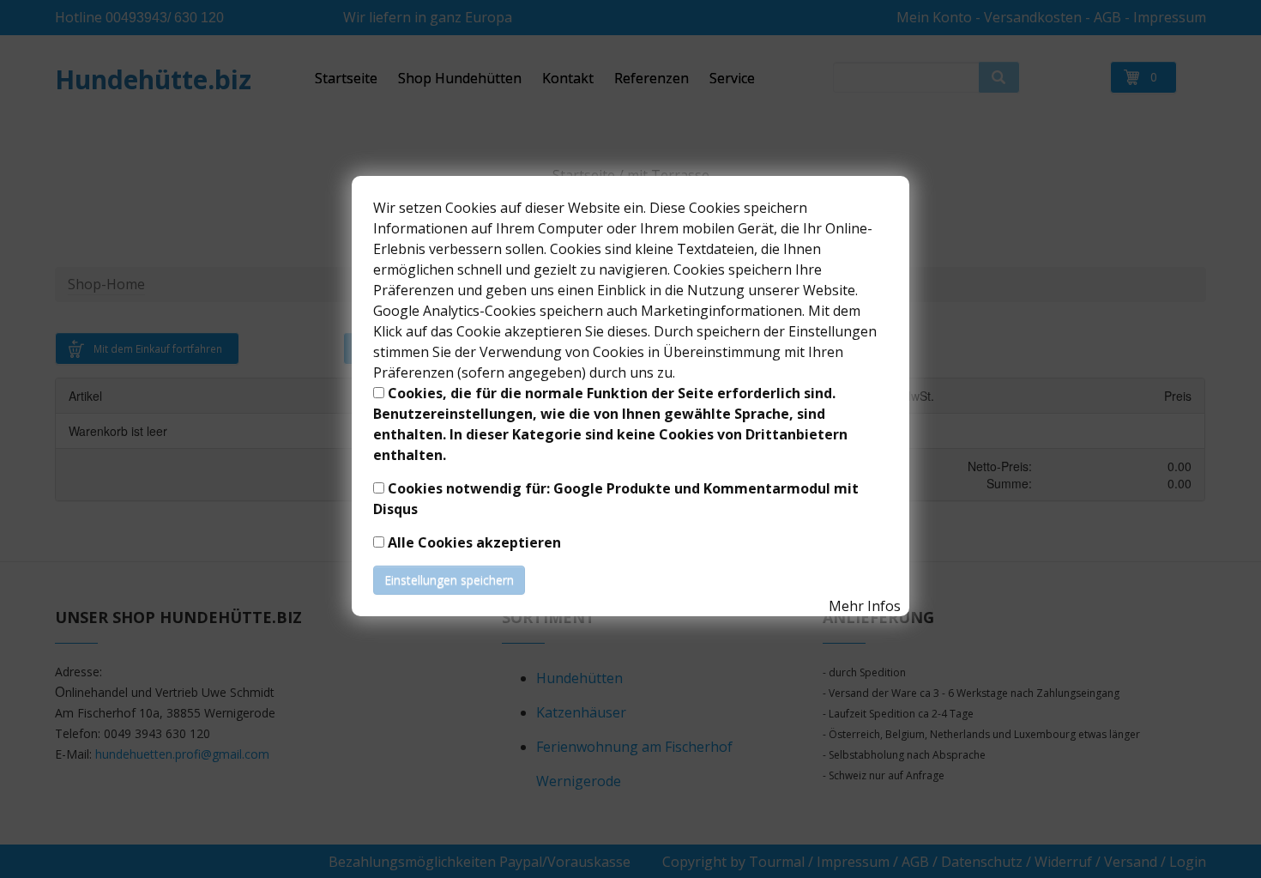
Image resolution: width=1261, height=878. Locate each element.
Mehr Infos (865, 605)
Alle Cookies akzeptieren (474, 542)
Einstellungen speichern (449, 580)
